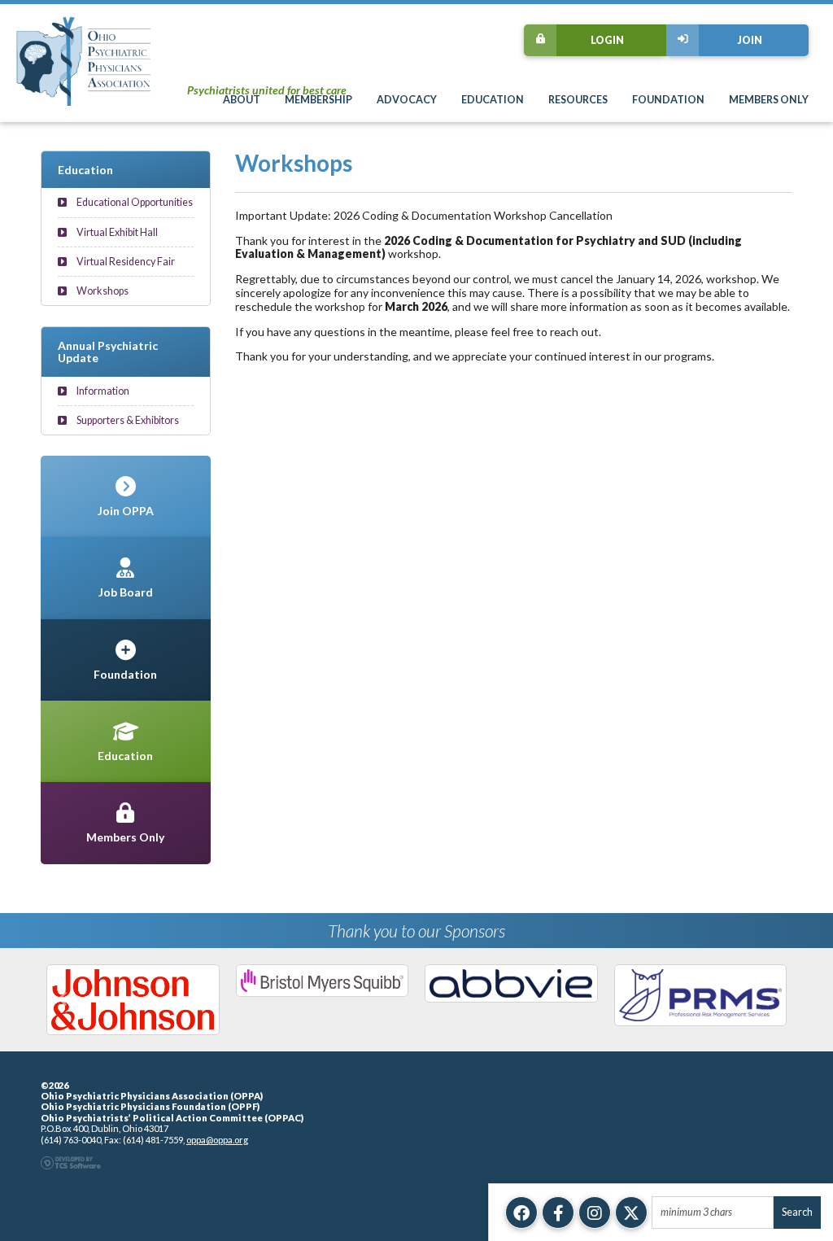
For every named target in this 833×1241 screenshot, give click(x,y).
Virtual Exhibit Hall (116, 232)
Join (749, 40)
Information (102, 391)
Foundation (668, 100)
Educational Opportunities (134, 202)
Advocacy (407, 100)
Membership (318, 100)
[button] (62, 999)
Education (492, 100)
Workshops (102, 291)
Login (607, 40)
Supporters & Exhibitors (127, 420)
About (241, 100)
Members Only (769, 100)
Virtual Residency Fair (125, 262)
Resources (578, 100)
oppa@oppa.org (217, 1139)
